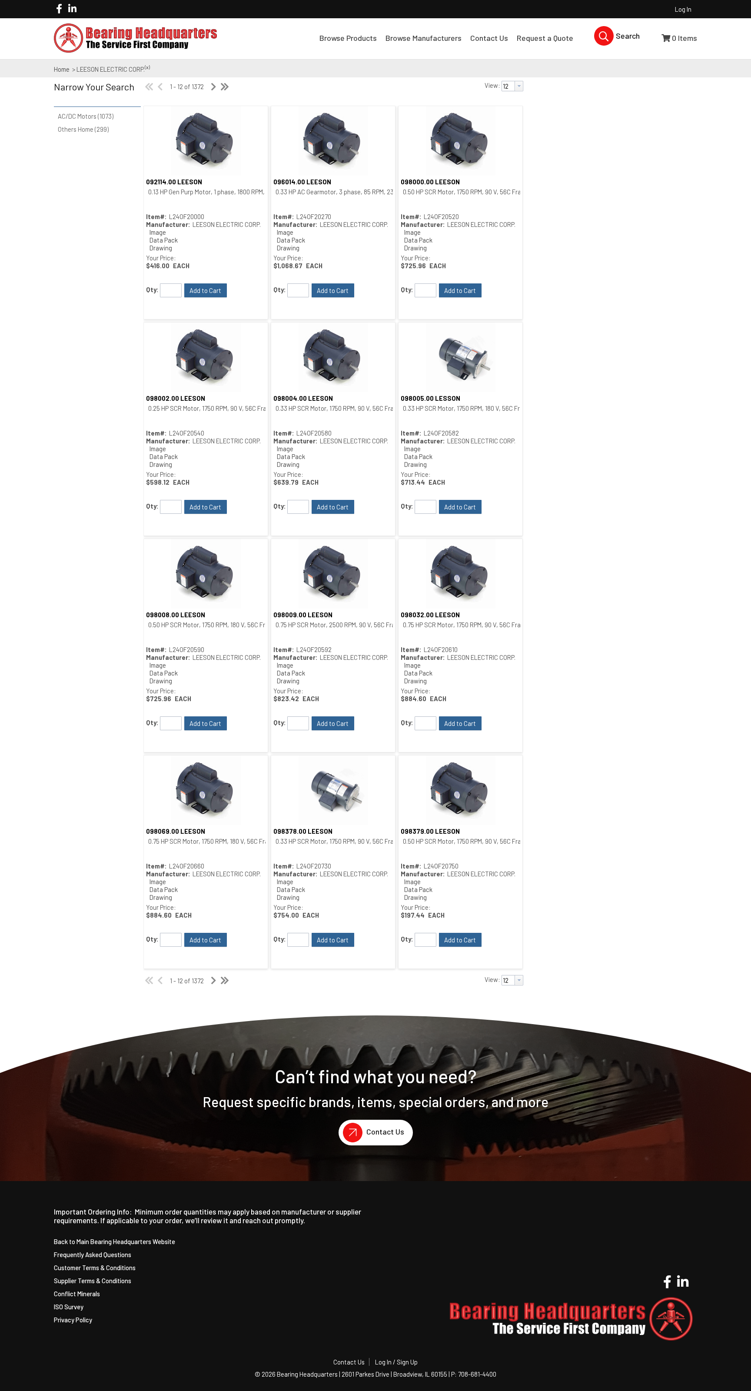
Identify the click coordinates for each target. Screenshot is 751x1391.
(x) (147, 67)
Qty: (152, 289)
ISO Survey (68, 1307)
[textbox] (508, 86)
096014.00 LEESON (302, 182)
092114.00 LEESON (174, 182)
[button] (95, 92)
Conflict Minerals (77, 1294)
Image (158, 232)
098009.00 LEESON (302, 615)
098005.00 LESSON (430, 398)
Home (62, 69)
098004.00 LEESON (303, 398)
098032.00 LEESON (430, 615)
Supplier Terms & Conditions (92, 1281)
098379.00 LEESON (430, 831)
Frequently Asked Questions (92, 1254)
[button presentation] (519, 86)
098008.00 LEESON (175, 615)
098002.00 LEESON (175, 398)
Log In (683, 9)
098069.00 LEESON (175, 831)
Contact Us (384, 1131)
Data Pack (164, 240)
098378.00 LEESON (302, 831)
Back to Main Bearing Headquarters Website (114, 1241)
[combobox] (512, 86)
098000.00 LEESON (430, 182)
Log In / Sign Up (396, 1362)
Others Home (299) (83, 129)
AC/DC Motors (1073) (85, 116)
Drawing (161, 248)
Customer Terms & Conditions (95, 1267)
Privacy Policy (73, 1320)
